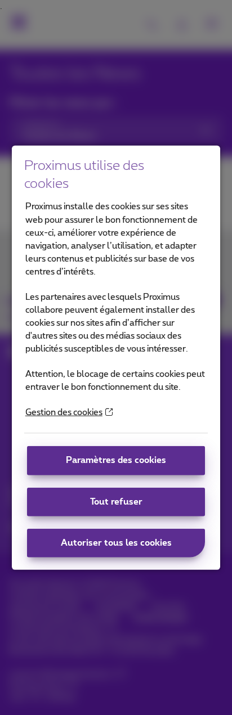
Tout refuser (116, 501)
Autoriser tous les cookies (116, 543)
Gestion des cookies (63, 412)
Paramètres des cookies (116, 460)
